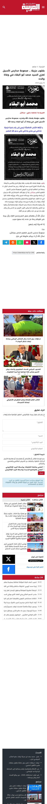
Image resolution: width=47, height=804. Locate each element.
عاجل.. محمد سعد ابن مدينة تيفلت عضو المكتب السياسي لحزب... (24, 758)
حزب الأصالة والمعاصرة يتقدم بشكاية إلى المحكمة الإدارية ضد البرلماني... (23, 770)
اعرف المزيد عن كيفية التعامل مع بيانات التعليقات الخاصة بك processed (24, 483)
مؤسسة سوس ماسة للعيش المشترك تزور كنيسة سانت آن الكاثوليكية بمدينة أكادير (17, 526)
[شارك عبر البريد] (27, 242)
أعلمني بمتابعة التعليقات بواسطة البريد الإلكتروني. (24, 467)
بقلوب (43, 183)
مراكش (32, 192)
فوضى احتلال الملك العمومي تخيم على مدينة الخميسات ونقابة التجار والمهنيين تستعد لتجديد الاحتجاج (15, 546)
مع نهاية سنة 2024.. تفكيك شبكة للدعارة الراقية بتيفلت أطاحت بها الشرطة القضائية (15, 516)
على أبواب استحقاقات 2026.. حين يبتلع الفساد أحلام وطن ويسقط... (24, 776)
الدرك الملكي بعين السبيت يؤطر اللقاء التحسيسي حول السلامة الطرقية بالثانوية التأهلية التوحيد (15, 536)
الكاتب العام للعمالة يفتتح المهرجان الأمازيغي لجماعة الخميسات (23, 401)
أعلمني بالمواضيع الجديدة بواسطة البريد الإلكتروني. (24, 470)
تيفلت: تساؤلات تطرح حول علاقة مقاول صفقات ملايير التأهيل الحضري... (24, 764)
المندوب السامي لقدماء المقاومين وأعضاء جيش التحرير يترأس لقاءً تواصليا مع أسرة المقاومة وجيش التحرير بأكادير (23, 372)
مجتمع (34, 66)
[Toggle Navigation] (44, 7)
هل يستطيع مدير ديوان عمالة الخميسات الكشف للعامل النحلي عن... (16, 797)
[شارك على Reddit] (13, 242)
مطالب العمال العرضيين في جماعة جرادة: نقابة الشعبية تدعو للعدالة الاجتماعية (15, 506)
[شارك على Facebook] (41, 242)
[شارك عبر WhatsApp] (20, 242)
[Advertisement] (23, 39)
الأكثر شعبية (25, 499)
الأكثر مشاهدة (37, 499)
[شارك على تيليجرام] (6, 242)
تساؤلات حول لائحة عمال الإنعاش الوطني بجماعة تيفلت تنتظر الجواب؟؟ (23, 340)
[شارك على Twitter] (34, 242)
